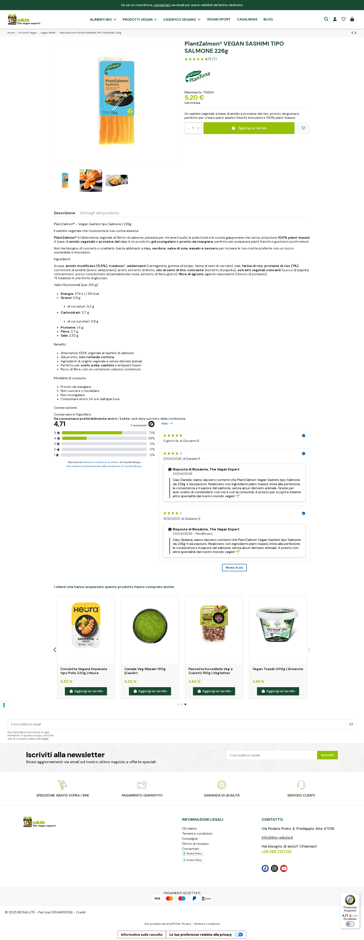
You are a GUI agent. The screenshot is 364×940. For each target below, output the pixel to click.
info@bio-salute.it (277, 837)
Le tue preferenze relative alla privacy (200, 934)
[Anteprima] (111, 611)
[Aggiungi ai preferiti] (303, 128)
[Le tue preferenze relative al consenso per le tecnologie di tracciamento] (4, 705)
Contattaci (190, 849)
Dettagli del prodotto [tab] (99, 213)
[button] (178, 704)
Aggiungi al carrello (252, 128)
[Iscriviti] (351, 724)
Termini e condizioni (197, 833)
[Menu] (357, 895)
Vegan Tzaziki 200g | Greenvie (278, 669)
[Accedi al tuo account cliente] (334, 19)
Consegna (190, 838)
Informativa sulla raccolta (141, 934)
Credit (81, 912)
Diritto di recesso (195, 843)
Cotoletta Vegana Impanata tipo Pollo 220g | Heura (83, 671)
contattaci (162, 5)
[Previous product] (352, 33)
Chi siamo (189, 828)
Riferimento (193, 92)
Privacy (186, 924)
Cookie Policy (194, 860)
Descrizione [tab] (64, 213)
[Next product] (355, 33)
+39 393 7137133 (277, 851)
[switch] (350, 923)
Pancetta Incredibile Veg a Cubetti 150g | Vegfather (211, 671)
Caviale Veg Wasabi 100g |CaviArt (145, 671)
